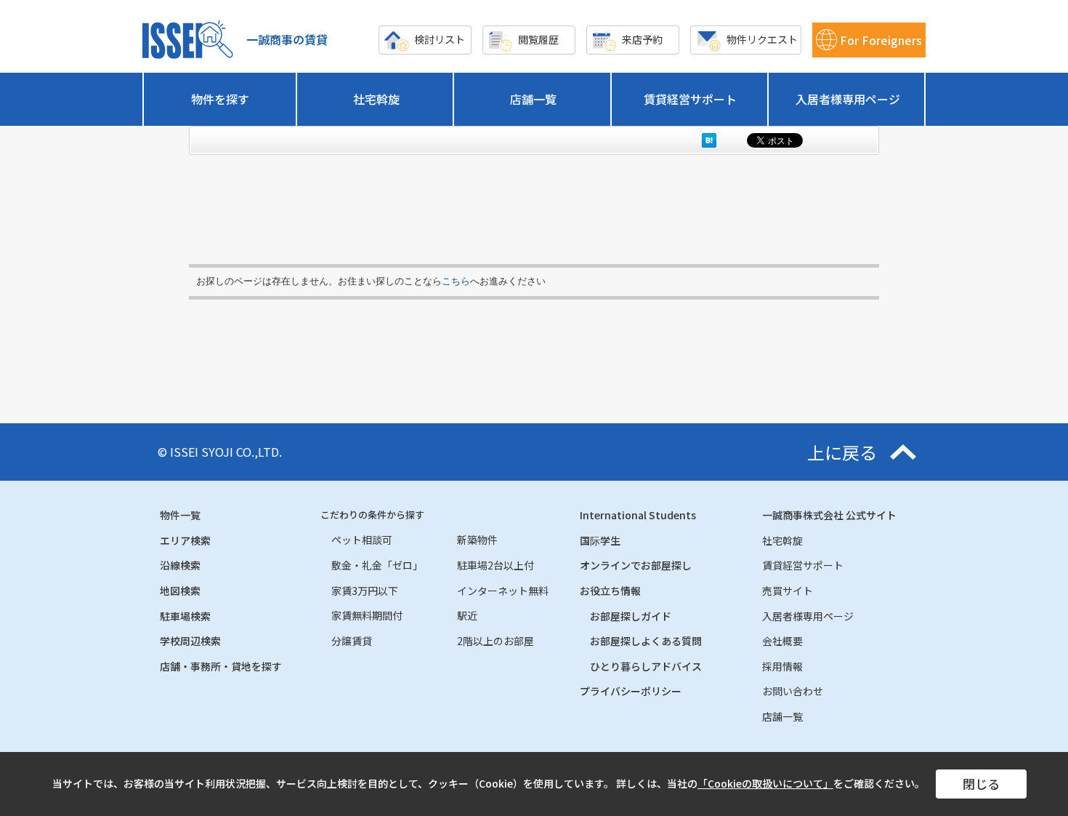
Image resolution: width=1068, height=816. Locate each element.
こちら (456, 281)
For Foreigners (881, 40)
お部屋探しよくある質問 (646, 640)
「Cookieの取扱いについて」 (765, 783)
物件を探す (220, 99)
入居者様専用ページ (848, 99)
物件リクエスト (762, 39)
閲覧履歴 (538, 39)
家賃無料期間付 (366, 615)
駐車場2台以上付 (495, 565)
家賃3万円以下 (364, 590)
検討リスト (439, 39)
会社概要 (782, 640)
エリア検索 (185, 540)
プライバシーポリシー (630, 691)
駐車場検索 (185, 616)
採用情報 (782, 666)
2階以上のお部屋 (495, 640)
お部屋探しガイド (630, 616)
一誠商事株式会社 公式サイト (829, 515)
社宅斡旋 (376, 99)
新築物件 (477, 539)
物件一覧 (180, 515)
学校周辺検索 (190, 640)
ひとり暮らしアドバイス (646, 666)
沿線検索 (180, 565)
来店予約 (642, 39)
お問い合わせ (792, 691)
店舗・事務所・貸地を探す (221, 666)
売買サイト (787, 590)
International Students (638, 515)
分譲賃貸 (351, 640)
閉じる (981, 784)
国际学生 (600, 540)
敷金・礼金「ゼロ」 (377, 565)
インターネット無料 (503, 590)
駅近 (467, 615)
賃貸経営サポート (690, 99)
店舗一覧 (533, 99)
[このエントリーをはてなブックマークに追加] (709, 140)
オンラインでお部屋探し (636, 565)
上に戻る (842, 452)
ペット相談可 (361, 539)
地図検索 (180, 590)
